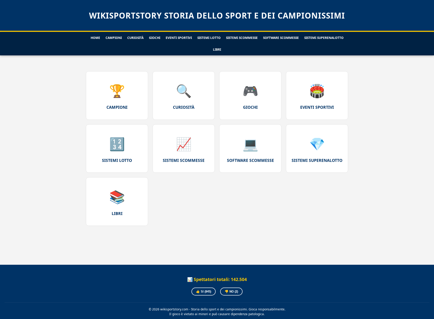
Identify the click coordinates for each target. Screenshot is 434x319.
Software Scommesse (281, 37)
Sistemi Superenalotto (324, 37)
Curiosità (135, 37)
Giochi (154, 37)
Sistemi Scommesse (242, 37)
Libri (217, 49)
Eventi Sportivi (179, 37)
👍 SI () (203, 291)
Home (95, 37)
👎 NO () (231, 291)
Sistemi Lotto (209, 37)
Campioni (114, 37)
